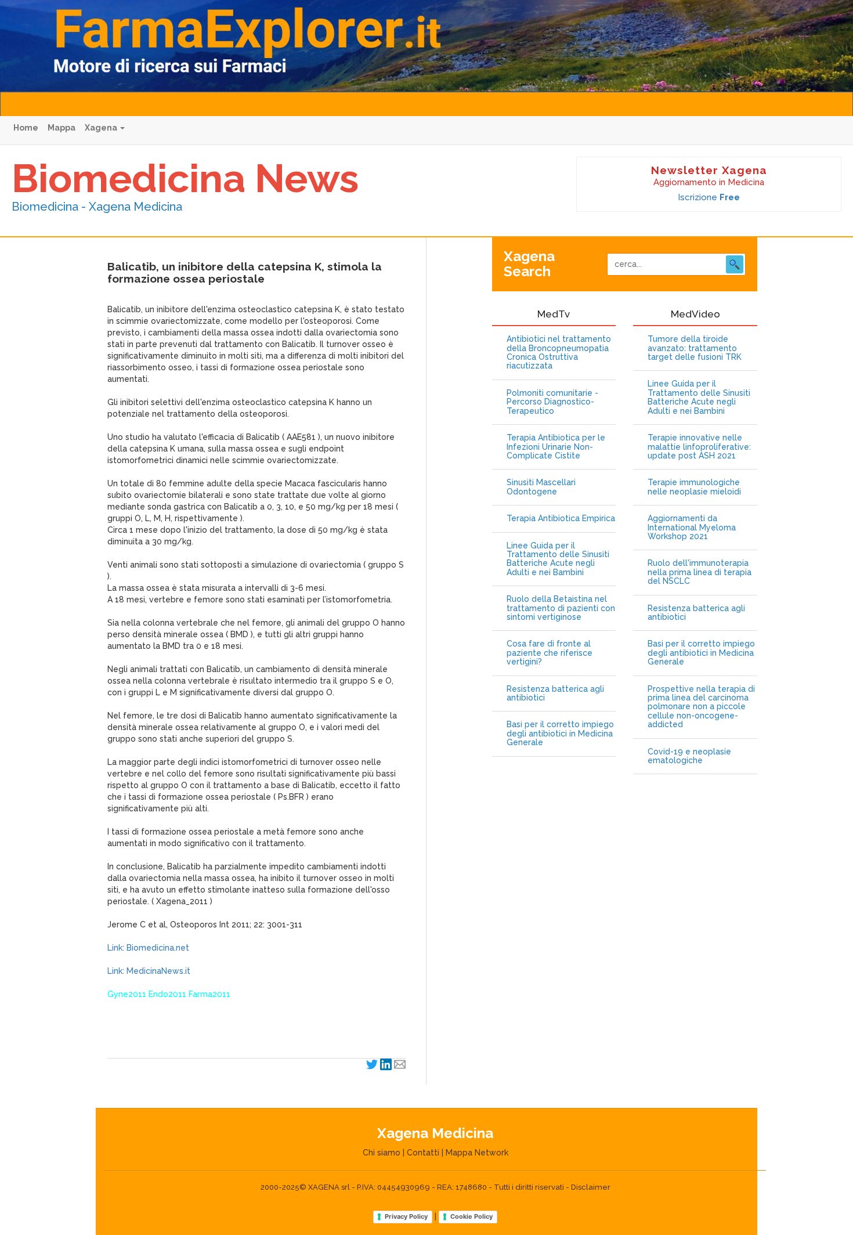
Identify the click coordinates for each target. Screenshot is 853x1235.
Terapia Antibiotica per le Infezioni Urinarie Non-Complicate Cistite (556, 447)
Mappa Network (477, 1152)
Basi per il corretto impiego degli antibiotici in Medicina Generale (560, 733)
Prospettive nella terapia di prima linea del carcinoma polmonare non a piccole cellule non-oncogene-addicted (701, 707)
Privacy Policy (406, 1216)
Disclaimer (590, 1187)
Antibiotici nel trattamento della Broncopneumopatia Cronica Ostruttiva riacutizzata (559, 352)
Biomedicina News (185, 178)
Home (25, 127)
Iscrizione (709, 197)
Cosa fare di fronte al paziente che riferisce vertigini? (549, 653)
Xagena (102, 127)
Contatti (423, 1152)
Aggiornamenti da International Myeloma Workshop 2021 (692, 527)
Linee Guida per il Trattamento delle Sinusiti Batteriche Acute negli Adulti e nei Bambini (558, 559)
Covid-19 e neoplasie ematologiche (689, 756)
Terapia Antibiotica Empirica (561, 518)
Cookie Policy (471, 1216)
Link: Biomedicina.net (148, 947)
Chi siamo (381, 1152)
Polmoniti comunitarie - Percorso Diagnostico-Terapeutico (552, 402)
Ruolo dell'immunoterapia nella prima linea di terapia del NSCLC (699, 572)
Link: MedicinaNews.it (148, 971)
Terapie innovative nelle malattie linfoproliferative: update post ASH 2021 (699, 447)
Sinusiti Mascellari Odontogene (541, 487)
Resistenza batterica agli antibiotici (555, 693)
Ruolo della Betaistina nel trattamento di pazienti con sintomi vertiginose (561, 608)
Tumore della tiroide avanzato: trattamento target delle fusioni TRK (695, 348)
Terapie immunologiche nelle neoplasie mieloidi (694, 487)
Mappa (61, 127)
